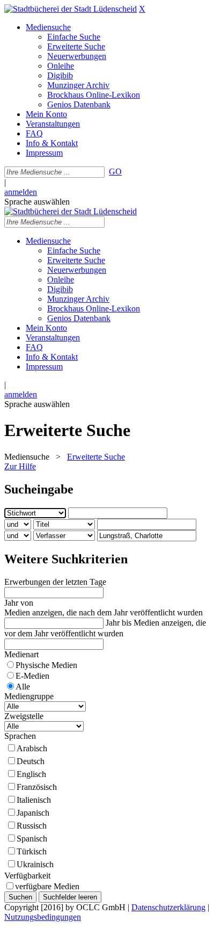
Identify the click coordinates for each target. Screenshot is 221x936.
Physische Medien (46, 665)
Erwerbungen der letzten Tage (55, 581)
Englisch (31, 774)
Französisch (37, 787)
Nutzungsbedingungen (42, 917)
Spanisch (32, 838)
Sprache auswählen (37, 201)
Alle (23, 686)
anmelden (20, 192)
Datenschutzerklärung (168, 907)
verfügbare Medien (47, 886)
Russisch (32, 825)
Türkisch (32, 851)
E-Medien (32, 675)
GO (115, 171)
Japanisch (33, 812)
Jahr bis (118, 622)
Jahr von (18, 602)
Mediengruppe (29, 696)
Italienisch (34, 799)
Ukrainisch (35, 864)
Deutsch (31, 761)
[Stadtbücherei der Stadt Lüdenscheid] (70, 8)
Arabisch (32, 748)
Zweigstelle (23, 716)
